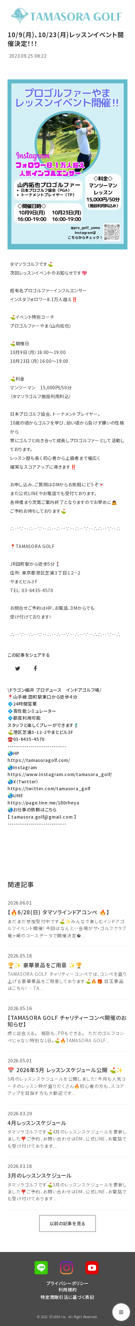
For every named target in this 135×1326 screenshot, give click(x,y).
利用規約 (67, 1289)
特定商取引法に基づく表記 (67, 1297)
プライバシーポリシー (67, 1283)
